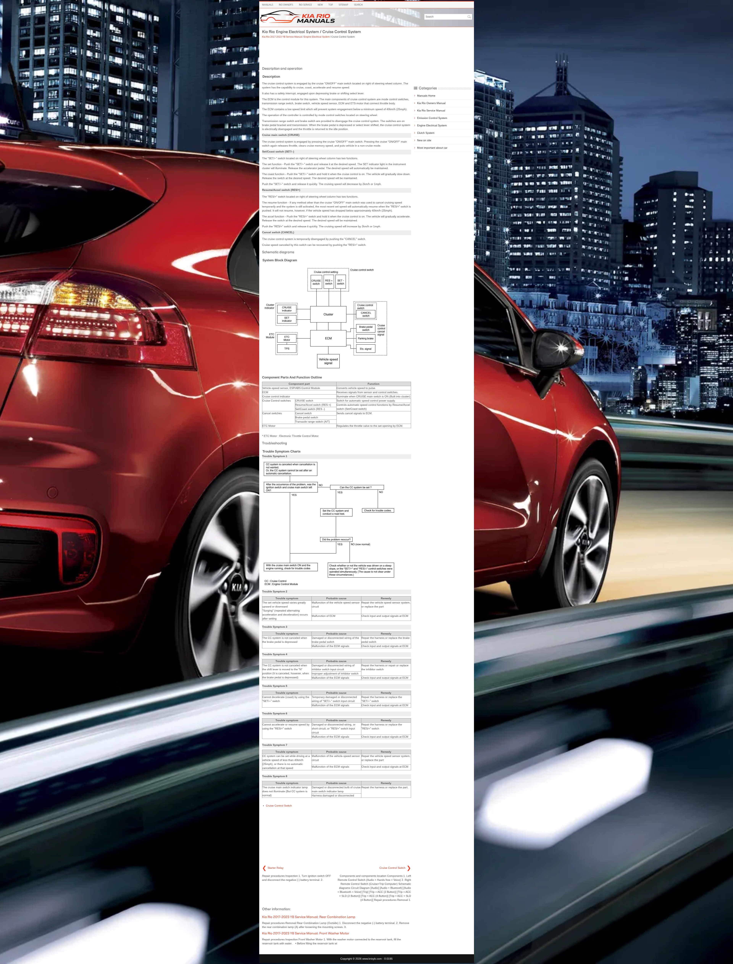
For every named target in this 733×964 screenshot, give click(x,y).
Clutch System (425, 132)
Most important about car (432, 147)
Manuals (267, 4)
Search (358, 4)
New (320, 4)
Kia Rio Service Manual (431, 110)
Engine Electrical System (317, 36)
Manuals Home (426, 95)
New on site (424, 140)
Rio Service (305, 4)
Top (331, 4)
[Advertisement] (336, 51)
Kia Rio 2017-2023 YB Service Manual (282, 36)
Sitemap (343, 4)
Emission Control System (432, 117)
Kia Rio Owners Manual (431, 103)
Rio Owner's (286, 4)
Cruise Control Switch (279, 805)
